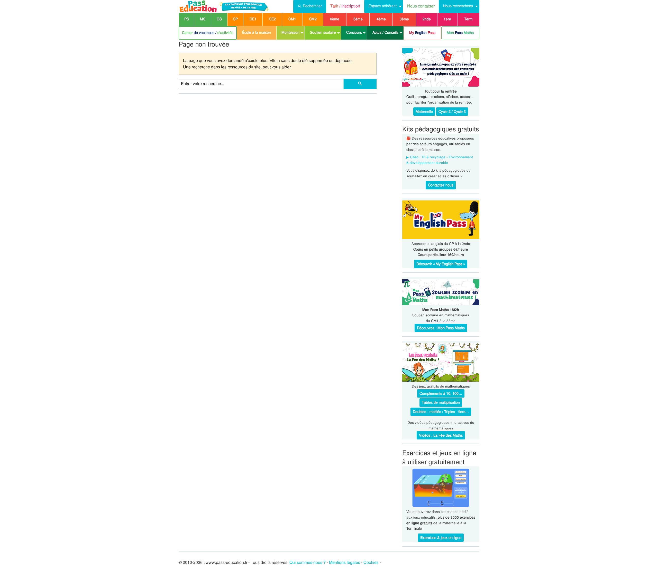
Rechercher (312, 6)
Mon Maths (460, 32)
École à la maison (256, 32)
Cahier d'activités (207, 32)
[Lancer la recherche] (360, 84)
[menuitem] (309, 6)
